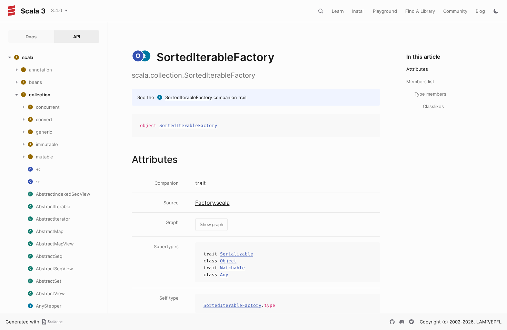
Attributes (417, 69)
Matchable (232, 268)
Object (228, 261)
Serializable (236, 254)
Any (224, 275)
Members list (420, 81)
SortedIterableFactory (188, 97)
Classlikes (433, 106)
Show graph (211, 224)
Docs (31, 36)
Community (455, 11)
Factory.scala (212, 202)
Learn (338, 11)
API (76, 36)
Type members (430, 94)
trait (200, 182)
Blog (480, 11)
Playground (385, 11)
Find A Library (420, 11)
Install (358, 11)
